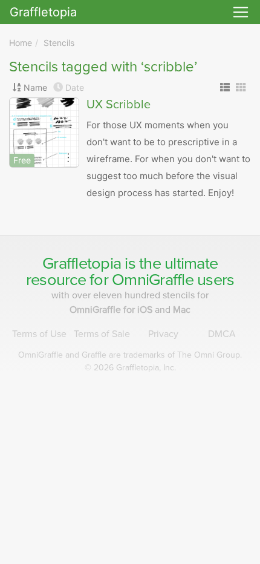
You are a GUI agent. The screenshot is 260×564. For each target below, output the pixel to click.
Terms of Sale (102, 334)
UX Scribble (118, 104)
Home (20, 43)
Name (35, 87)
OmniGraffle (152, 280)
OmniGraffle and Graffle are (130, 355)
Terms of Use (39, 334)
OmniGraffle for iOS (112, 310)
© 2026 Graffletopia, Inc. (130, 367)
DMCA (222, 334)
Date (74, 87)
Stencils (59, 43)
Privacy (163, 334)
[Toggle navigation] (241, 12)
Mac (181, 310)
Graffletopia (43, 12)
